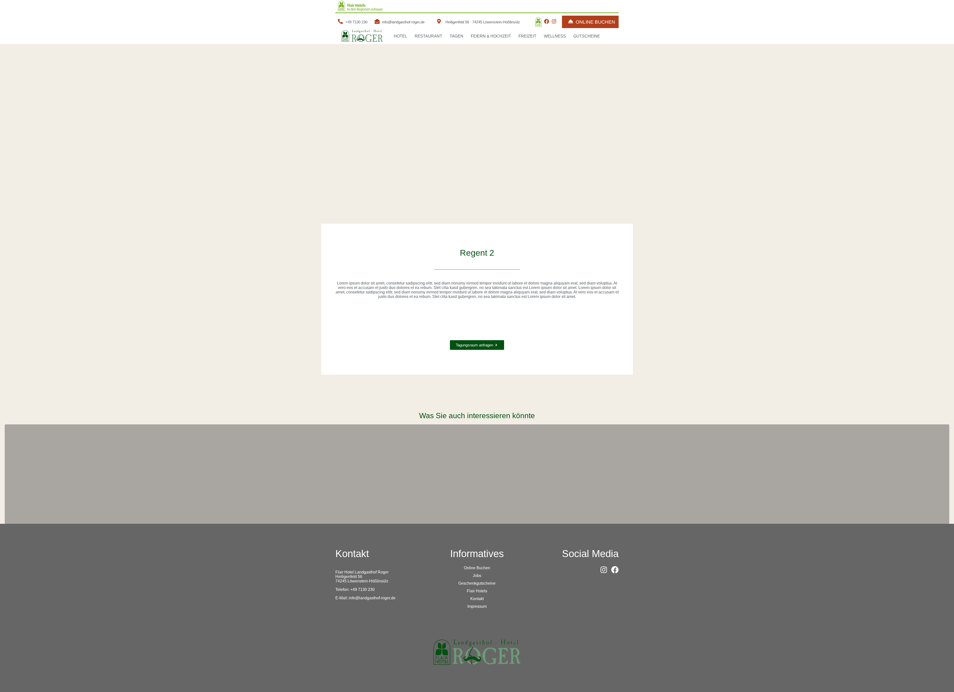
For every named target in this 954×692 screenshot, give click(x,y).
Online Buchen (477, 568)
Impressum (477, 606)
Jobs (477, 575)
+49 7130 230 (356, 22)
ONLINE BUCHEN (595, 22)
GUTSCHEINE (586, 36)
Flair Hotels (477, 591)
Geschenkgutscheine (477, 583)
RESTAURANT (428, 36)
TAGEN (456, 36)
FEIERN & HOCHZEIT (491, 36)
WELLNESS (555, 36)
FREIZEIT (527, 36)
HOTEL (400, 36)
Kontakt (477, 599)
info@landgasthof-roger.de (403, 22)
